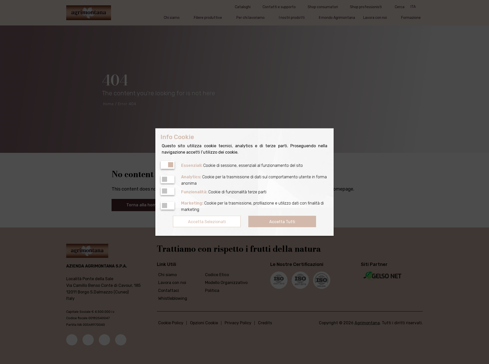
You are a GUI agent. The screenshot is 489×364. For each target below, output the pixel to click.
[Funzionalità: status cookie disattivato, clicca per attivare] (167, 191)
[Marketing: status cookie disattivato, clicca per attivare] (167, 206)
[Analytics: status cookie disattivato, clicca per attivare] (167, 179)
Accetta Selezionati (207, 221)
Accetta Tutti (282, 221)
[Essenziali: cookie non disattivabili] (167, 165)
